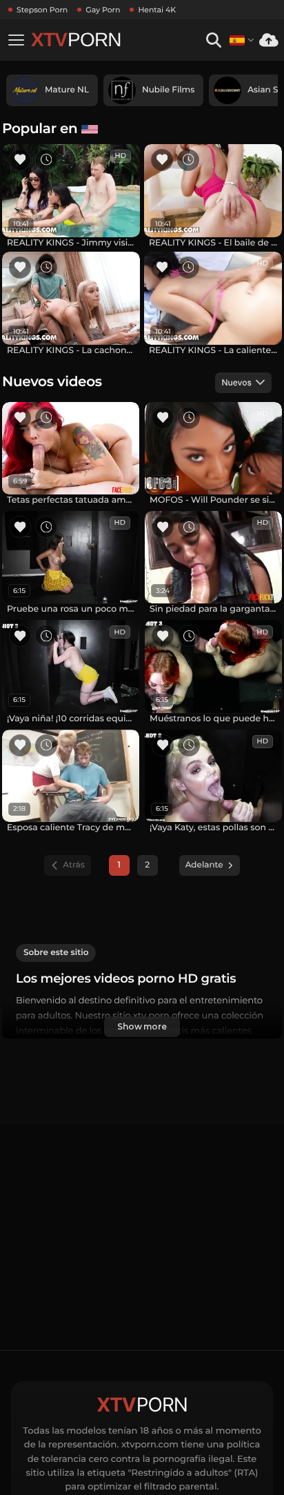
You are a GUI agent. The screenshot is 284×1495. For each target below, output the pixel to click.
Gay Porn (102, 9)
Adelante (204, 865)
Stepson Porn (42, 9)
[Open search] (213, 40)
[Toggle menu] (16, 40)
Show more (142, 1026)
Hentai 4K (157, 9)
